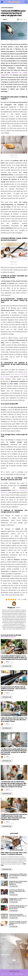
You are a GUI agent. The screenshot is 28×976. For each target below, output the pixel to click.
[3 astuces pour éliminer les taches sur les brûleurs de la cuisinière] (4, 892)
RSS (26, 974)
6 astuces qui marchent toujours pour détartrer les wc (17, 915)
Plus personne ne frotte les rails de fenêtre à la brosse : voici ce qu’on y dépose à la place (13, 688)
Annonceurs (4, 974)
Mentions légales (19, 974)
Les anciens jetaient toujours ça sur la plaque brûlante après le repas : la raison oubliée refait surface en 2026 (14, 657)
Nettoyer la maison (8, 637)
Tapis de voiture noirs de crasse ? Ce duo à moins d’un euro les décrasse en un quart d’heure (14, 719)
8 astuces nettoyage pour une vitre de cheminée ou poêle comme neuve (18, 907)
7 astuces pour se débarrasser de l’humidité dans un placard (18, 874)
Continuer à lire (6, 666)
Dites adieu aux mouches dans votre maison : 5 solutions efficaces (14, 853)
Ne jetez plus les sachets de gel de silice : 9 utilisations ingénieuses (18, 882)
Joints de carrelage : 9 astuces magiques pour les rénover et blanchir (18, 923)
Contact (11, 974)
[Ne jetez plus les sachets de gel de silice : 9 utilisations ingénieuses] (4, 883)
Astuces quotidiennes (16, 850)
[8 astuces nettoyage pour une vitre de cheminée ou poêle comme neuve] (4, 907)
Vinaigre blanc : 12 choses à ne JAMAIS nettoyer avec (17, 899)
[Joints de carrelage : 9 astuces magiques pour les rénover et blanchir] (4, 923)
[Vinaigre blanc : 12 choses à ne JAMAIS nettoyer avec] (4, 900)
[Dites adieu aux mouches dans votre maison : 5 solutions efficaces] (14, 843)
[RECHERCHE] (26, 2)
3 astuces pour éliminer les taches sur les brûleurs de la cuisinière (17, 891)
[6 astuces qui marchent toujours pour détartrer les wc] (4, 916)
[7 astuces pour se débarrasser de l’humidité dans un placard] (4, 876)
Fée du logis (14, 1)
